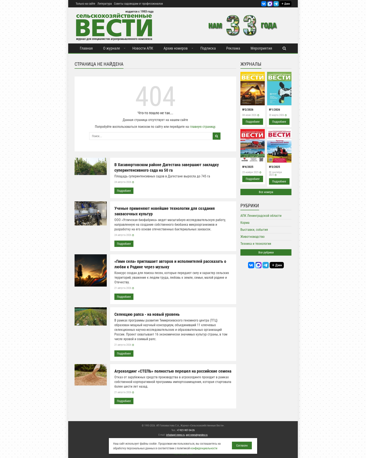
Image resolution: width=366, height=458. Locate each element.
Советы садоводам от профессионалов (138, 3)
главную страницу (202, 127)
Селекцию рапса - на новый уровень (147, 314)
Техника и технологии (255, 244)
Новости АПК (142, 48)
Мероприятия (261, 48)
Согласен (242, 445)
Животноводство (252, 237)
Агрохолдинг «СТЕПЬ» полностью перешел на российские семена (172, 371)
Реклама (233, 48)
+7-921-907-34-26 (186, 430)
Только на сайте (85, 3)
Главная (86, 48)
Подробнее (124, 190)
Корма (245, 223)
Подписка (208, 48)
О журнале (111, 48)
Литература (104, 3)
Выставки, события (254, 230)
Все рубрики (266, 252)
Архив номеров (176, 48)
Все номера (266, 192)
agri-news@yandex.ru (197, 434)
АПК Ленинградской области (260, 216)
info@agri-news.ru (175, 434)
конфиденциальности (203, 448)
